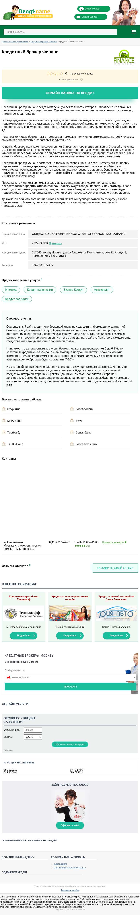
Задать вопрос (89, 17)
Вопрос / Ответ (92, 8)
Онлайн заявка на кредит (70, 93)
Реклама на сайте (70, 890)
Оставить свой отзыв (115, 568)
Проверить (55, 243)
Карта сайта (60, 864)
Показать (70, 686)
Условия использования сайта (70, 867)
